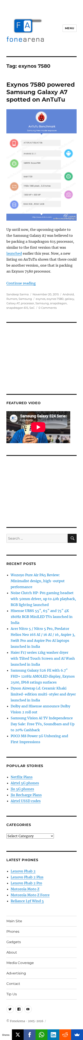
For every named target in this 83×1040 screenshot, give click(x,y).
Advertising (16, 973)
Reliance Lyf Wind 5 (27, 901)
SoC (32, 307)
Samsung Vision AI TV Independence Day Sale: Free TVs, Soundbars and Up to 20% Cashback (42, 724)
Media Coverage (20, 963)
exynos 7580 (55, 298)
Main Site (14, 921)
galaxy (69, 298)
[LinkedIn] (53, 1034)
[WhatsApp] (41, 1034)
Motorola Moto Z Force (30, 895)
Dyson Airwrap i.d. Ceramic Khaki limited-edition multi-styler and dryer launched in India (43, 694)
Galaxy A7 (13, 303)
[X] (18, 1034)
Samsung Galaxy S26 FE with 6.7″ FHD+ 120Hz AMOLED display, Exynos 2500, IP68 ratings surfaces (43, 676)
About (11, 952)
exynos (40, 298)
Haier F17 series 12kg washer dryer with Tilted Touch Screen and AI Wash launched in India (43, 658)
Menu (69, 28)
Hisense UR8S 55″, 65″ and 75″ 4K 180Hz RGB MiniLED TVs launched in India (42, 617)
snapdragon (58, 303)
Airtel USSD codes (26, 801)
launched (14, 253)
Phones (12, 931)
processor (27, 303)
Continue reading (21, 283)
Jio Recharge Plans (26, 795)
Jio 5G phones (22, 789)
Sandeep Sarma (17, 294)
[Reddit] (65, 1034)
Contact (13, 984)
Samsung (25, 298)
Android (68, 294)
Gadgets (13, 942)
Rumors (11, 298)
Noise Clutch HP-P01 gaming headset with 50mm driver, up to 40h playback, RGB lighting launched (43, 599)
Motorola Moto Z (25, 889)
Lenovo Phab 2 (23, 871)
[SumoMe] (77, 1034)
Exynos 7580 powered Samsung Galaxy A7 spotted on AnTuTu (40, 92)
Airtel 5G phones (25, 783)
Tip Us (11, 994)
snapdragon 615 (17, 307)
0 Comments (48, 307)
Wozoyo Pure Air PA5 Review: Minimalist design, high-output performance (38, 581)
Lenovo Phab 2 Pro (26, 883)
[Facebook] (30, 1034)
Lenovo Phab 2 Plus (27, 877)
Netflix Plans (22, 777)
